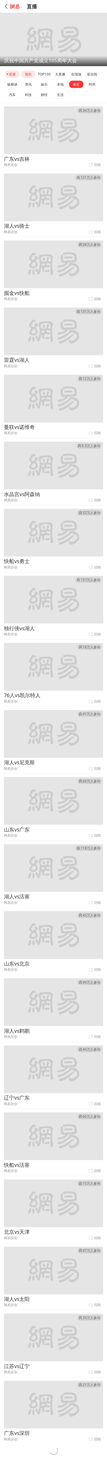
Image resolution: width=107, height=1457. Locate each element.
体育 (76, 84)
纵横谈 (12, 84)
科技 (28, 94)
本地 (60, 84)
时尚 (92, 84)
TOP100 (44, 74)
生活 (60, 94)
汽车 (12, 94)
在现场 (76, 74)
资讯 (28, 84)
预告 (28, 74)
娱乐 (44, 84)
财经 (44, 94)
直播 (12, 74)
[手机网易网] (12, 6)
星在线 (92, 74)
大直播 (60, 74)
